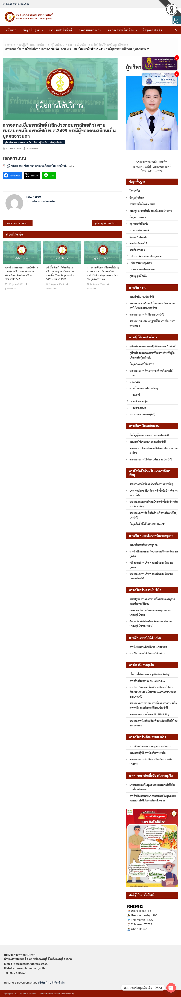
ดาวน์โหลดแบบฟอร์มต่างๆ (144, 388)
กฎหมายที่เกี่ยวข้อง (140, 223)
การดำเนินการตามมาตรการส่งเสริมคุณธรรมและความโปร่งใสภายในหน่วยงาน (153, 798)
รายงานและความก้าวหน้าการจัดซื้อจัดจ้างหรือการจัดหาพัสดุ (154, 504)
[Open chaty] (171, 988)
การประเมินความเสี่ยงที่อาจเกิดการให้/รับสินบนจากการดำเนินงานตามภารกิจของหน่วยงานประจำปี (153, 692)
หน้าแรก (11, 30)
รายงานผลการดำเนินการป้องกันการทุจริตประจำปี (151, 762)
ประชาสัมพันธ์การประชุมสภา (146, 256)
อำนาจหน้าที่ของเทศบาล (143, 204)
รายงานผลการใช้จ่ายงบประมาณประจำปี (151, 459)
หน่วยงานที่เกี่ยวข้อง (121, 30)
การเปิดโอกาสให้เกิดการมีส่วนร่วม (147, 653)
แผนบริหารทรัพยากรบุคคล (144, 544)
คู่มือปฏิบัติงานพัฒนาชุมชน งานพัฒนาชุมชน (108, 223)
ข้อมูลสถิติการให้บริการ (142, 364)
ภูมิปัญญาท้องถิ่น (138, 275)
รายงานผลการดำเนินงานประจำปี (147, 314)
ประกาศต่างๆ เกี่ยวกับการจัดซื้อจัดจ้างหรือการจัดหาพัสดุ (154, 493)
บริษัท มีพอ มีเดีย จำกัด (51, 982)
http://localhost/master (41, 201)
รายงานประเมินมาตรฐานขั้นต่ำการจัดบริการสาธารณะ (152, 323)
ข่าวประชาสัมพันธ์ (60, 30)
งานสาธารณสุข (139, 401)
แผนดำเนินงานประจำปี (142, 296)
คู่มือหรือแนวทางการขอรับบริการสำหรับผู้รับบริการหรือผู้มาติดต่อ (33, 142)
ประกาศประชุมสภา (141, 262)
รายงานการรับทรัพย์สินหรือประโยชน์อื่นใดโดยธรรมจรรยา (153, 723)
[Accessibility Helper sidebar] (177, 20)
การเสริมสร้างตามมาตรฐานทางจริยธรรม (151, 746)
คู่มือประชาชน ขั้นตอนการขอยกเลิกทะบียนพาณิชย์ (36, 166)
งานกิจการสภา (137, 249)
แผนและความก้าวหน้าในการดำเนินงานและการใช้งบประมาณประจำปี (152, 306)
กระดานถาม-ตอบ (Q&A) (142, 414)
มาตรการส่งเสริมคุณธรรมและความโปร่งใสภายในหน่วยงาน (152, 787)
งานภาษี (135, 394)
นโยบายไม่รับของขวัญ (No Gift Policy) (150, 674)
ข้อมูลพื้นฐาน (31, 30)
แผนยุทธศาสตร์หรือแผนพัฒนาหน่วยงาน (151, 210)
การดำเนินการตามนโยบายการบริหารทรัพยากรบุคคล (154, 554)
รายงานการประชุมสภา (143, 269)
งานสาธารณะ (138, 407)
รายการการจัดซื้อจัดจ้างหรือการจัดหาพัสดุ (151, 484)
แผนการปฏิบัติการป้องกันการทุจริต (148, 752)
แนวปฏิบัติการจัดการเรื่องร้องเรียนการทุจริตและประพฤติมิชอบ (152, 601)
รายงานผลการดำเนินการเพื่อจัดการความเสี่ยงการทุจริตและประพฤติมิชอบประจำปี (153, 705)
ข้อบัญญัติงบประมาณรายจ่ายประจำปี (149, 435)
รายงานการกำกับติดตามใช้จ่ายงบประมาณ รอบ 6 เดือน (154, 450)
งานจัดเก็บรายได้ (138, 243)
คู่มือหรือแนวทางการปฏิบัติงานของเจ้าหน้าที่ (153, 346)
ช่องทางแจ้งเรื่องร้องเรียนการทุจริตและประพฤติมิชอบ (150, 612)
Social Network (138, 236)
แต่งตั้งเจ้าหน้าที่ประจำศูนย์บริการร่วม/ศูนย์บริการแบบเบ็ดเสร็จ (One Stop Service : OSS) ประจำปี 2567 (60, 273)
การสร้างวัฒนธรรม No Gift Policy (147, 680)
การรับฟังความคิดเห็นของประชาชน (148, 646)
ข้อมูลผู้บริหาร (137, 197)
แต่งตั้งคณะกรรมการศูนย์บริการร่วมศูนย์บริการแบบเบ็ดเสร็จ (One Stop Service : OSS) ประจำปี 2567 (21, 273)
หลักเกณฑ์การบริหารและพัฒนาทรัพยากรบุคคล (151, 565)
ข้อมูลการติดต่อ (153, 30)
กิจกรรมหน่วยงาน (90, 30)
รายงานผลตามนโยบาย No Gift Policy (149, 714)
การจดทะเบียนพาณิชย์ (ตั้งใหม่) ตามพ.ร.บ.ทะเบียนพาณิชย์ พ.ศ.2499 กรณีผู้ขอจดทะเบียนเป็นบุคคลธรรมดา (20, 223)
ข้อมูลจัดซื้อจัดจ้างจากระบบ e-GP (147, 524)
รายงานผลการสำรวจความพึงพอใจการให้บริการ (151, 373)
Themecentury (67, 993)
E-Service (135, 381)
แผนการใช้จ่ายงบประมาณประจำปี (148, 441)
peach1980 (32, 148)
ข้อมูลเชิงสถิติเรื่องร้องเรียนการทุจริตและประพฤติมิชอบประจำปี (151, 624)
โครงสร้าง (135, 191)
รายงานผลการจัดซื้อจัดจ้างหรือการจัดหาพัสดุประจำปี (153, 515)
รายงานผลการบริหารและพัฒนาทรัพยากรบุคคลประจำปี (151, 576)
